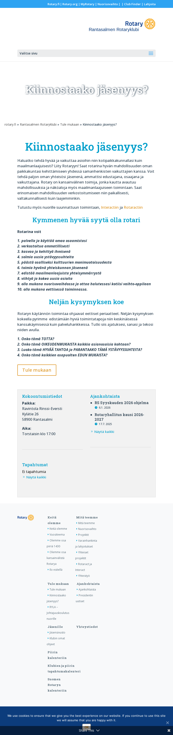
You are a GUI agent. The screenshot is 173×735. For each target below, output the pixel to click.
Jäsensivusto (57, 632)
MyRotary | (89, 4)
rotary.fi (10, 124)
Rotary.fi (53, 4)
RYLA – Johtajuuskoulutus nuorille (58, 613)
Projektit (83, 535)
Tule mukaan (69, 124)
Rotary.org (70, 4)
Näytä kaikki (104, 431)
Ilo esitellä (56, 570)
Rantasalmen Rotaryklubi (38, 124)
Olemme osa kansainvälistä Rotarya (56, 558)
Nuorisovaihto (108, 4)
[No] (167, 722)
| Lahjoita (148, 4)
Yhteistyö (84, 576)
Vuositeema (57, 534)
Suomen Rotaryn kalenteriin (57, 684)
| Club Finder (131, 4)
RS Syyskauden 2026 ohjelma (122, 402)
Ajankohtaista (88, 584)
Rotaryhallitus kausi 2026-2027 (119, 417)
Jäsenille (55, 627)
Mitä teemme (87, 517)
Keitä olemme (58, 529)
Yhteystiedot (87, 627)
